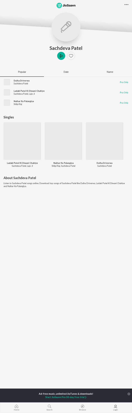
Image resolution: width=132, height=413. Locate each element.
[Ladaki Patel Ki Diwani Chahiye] (22, 141)
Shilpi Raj (18, 104)
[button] (71, 56)
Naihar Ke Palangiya (24, 101)
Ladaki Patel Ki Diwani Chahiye (29, 91)
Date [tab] (66, 71)
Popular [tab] (22, 71)
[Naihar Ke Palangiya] (63, 141)
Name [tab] (110, 71)
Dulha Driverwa (21, 80)
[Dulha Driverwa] (104, 141)
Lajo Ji (32, 94)
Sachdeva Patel (66, 48)
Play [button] (61, 56)
